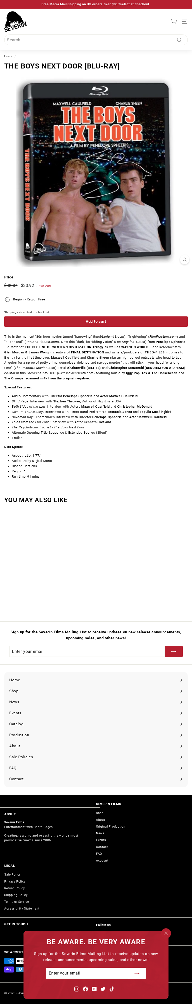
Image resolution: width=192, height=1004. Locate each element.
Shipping (10, 312)
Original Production (110, 826)
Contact (102, 847)
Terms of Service (16, 902)
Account (102, 860)
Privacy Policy (15, 881)
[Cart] (174, 21)
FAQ (99, 854)
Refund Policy (14, 888)
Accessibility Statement (22, 908)
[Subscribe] (137, 973)
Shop (100, 813)
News (100, 833)
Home (8, 56)
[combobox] (96, 39)
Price (8, 277)
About (100, 820)
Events (101, 840)
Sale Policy (12, 874)
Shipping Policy (16, 895)
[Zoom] (184, 259)
